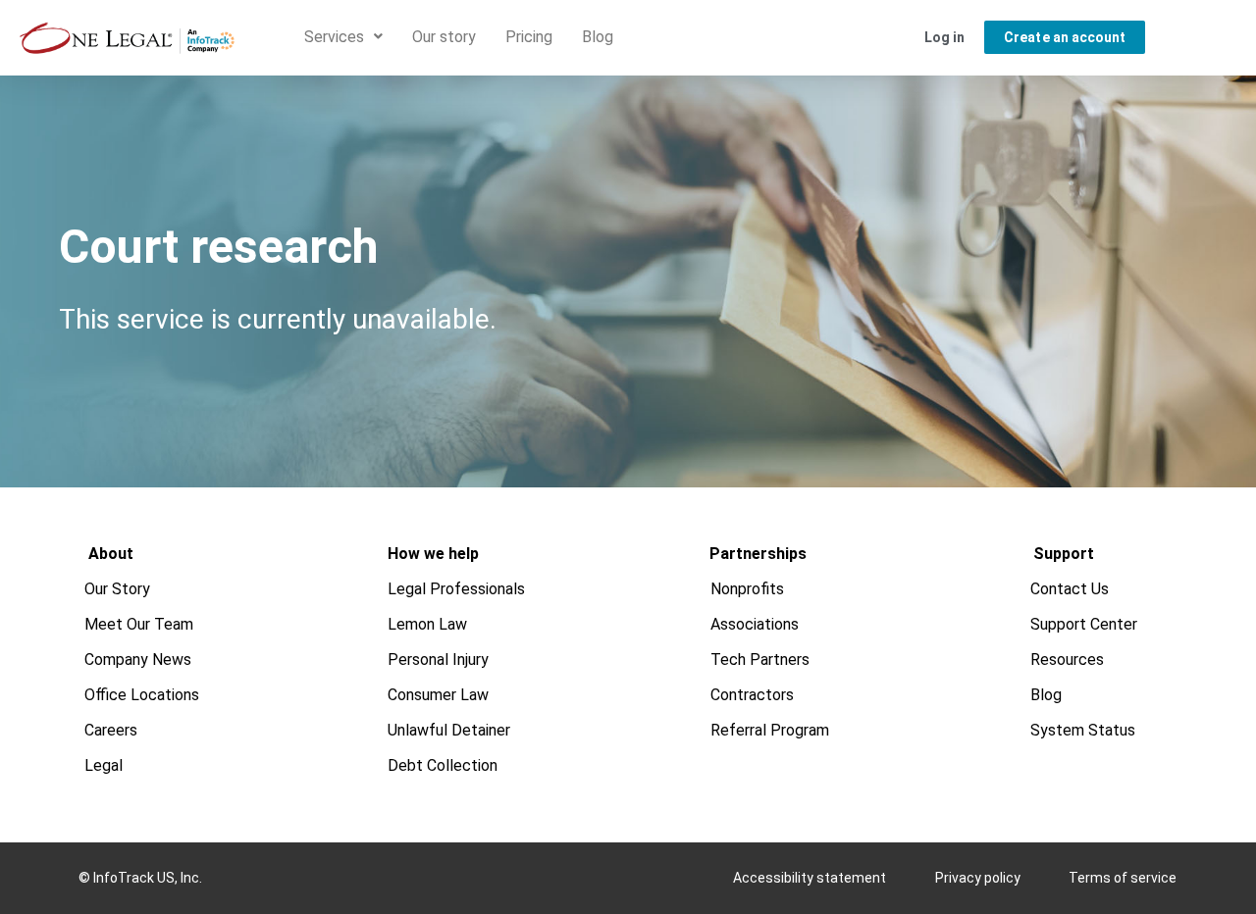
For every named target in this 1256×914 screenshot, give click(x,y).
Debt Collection (442, 765)
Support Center (1084, 624)
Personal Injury (438, 659)
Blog (597, 36)
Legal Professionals (456, 589)
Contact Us (1070, 589)
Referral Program (770, 730)
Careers (111, 730)
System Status (1083, 730)
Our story (444, 36)
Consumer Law (438, 695)
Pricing (528, 36)
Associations (755, 624)
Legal (104, 765)
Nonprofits (748, 589)
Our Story (118, 589)
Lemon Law (427, 624)
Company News (138, 659)
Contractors (753, 695)
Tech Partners (761, 659)
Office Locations (142, 695)
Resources (1068, 659)
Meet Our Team (139, 624)
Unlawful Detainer (449, 730)
